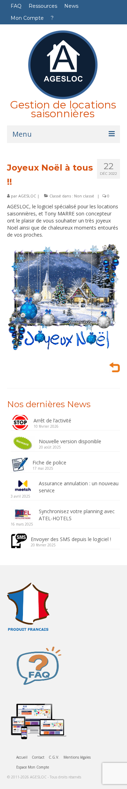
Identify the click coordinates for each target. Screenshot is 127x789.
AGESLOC (27, 195)
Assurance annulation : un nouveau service (79, 487)
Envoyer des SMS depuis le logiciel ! (71, 539)
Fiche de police (49, 462)
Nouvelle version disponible (70, 441)
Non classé (84, 195)
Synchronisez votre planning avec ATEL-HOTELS (77, 515)
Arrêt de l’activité (52, 420)
